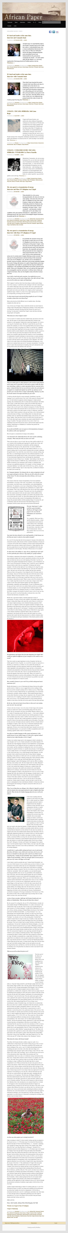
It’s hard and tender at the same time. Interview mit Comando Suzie (19, 36)
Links (15, 26)
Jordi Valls (9, 223)
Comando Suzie (35, 65)
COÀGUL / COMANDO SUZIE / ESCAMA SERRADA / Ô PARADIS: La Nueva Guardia (21, 151)
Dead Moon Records (11, 221)
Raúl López (41, 67)
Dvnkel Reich (19, 221)
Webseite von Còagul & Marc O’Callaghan (18, 1206)
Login (55, 1223)
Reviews (16, 142)
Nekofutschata (23, 223)
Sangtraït (34, 223)
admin (25, 40)
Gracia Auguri (25, 67)
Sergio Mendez (25, 144)
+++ (28, 218)
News (16, 22)
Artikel (29, 22)
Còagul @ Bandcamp (12, 1209)
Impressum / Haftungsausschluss (12, 1223)
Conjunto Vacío (33, 220)
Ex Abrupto (39, 221)
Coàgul (29, 65)
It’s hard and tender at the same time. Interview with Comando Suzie (19, 75)
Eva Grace (20, 67)
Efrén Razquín (26, 221)
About (39, 22)
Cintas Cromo (23, 220)
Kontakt (9, 26)
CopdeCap (39, 220)
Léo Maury (24, 179)
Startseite (10, 22)
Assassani (38, 218)
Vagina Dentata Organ (37, 1215)
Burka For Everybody (14, 220)
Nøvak (13, 181)
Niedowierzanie (39, 179)
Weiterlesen (10, 63)
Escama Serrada (13, 67)
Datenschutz (34, 1223)
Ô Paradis (36, 67)
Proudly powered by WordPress (34, 1227)
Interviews (22, 22)
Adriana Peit (32, 218)
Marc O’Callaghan (16, 1215)
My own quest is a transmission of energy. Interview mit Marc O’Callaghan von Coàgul (21, 188)
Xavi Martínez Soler (14, 224)
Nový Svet (31, 67)
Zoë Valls (21, 224)
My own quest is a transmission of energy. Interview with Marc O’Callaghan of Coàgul (21, 231)
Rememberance (10, 68)
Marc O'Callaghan (18, 144)
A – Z (34, 22)
